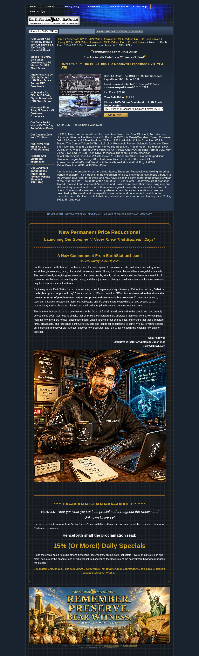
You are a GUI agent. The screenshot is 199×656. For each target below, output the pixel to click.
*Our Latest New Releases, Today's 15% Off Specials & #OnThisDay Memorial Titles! (42, 44)
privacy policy (71, 6)
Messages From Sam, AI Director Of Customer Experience (42, 112)
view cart (35, 11)
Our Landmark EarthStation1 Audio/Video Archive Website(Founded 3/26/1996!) (40, 175)
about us (50, 6)
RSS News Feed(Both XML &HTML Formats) (40, 146)
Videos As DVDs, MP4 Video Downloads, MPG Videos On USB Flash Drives (113, 38)
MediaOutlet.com (130, 645)
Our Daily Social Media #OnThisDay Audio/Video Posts (42, 125)
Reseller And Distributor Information (38, 158)
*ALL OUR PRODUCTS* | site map (128, 6)
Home (60, 38)
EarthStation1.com (111, 645)
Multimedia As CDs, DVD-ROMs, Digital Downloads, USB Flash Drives (42, 97)
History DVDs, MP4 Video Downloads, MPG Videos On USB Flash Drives (101, 42)
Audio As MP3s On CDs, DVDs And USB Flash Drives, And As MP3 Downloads (42, 80)
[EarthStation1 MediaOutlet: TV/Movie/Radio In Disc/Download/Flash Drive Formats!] (74, 21)
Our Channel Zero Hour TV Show (41, 136)
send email (94, 6)
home (33, 6)
